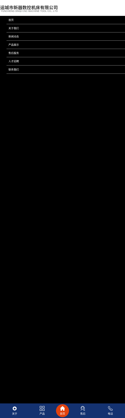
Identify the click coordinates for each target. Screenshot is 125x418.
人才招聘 (13, 61)
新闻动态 (13, 36)
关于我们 (13, 28)
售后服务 (13, 53)
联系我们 (13, 69)
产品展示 (13, 44)
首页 (11, 20)
